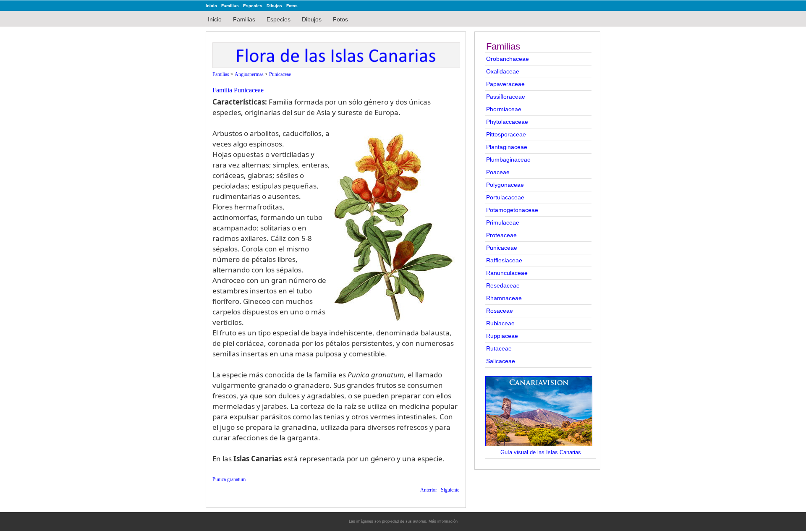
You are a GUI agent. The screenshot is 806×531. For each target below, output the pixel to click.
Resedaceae (503, 285)
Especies (252, 5)
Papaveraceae (505, 84)
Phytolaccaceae (507, 121)
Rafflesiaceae (504, 260)
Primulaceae (502, 222)
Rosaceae (499, 310)
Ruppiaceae (502, 335)
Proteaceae (501, 235)
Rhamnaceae (504, 298)
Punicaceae (501, 247)
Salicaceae (500, 361)
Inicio (211, 5)
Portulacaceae (505, 197)
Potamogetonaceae (512, 210)
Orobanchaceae (507, 58)
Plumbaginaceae (508, 159)
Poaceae (498, 172)
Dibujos (274, 5)
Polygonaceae (505, 184)
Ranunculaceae (507, 272)
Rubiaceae (500, 323)
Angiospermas (249, 74)
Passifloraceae (505, 96)
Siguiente (450, 490)
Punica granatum (229, 479)
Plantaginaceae (506, 147)
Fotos (292, 5)
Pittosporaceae (506, 134)
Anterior (428, 490)
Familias (230, 5)
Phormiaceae (503, 109)
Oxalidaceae (502, 71)
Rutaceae (499, 348)
